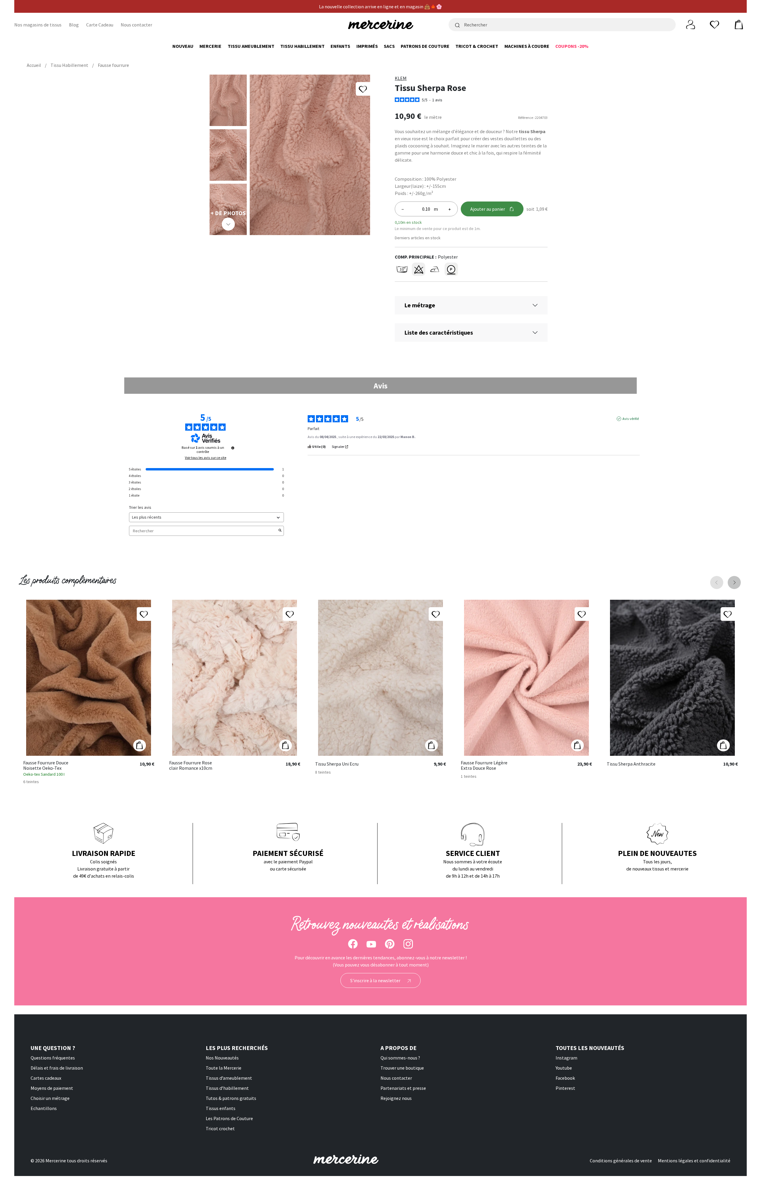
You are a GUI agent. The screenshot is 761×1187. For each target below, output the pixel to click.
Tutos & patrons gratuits (231, 1098)
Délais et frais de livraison (57, 1068)
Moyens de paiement (52, 1088)
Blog (74, 25)
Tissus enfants (220, 1108)
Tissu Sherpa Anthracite (631, 764)
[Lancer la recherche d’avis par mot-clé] (280, 531)
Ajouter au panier (487, 209)
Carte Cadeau (99, 25)
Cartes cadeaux (46, 1078)
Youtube (564, 1068)
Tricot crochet (220, 1128)
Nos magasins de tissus (38, 25)
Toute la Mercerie (223, 1068)
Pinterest (565, 1088)
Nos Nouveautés (222, 1058)
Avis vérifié (630, 418)
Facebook (565, 1078)
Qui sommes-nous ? (400, 1058)
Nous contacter (136, 25)
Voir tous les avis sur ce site (205, 458)
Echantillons (44, 1108)
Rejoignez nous (396, 1098)
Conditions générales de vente (621, 1161)
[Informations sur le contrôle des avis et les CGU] (232, 447)
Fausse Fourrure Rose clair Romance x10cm (190, 765)
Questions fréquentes (53, 1058)
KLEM (401, 78)
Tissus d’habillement (227, 1088)
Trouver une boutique (402, 1068)
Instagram (566, 1058)
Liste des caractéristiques (438, 332)
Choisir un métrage (50, 1098)
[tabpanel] (380, 478)
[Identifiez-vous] (690, 24)
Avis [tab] (381, 386)
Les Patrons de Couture (229, 1118)
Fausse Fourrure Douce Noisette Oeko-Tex (45, 765)
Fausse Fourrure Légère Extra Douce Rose (484, 765)
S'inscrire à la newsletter (375, 980)
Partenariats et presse (403, 1088)
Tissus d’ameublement (229, 1078)
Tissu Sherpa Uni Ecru (337, 764)
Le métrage (419, 305)
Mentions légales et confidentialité (694, 1161)
